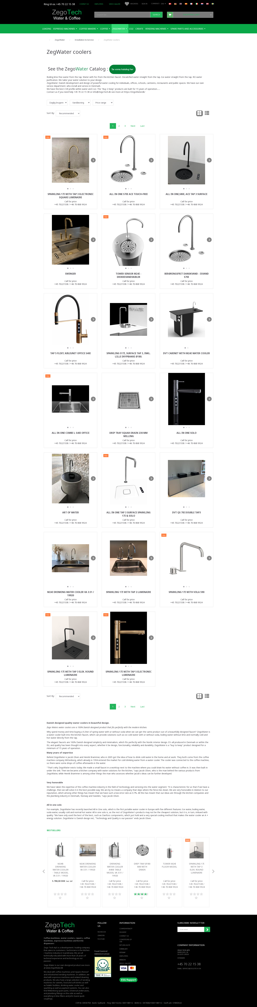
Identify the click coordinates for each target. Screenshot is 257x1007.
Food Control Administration (101, 952)
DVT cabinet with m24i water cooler (186, 353)
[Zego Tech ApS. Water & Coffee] (67, 14)
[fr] (191, 3)
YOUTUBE (101, 939)
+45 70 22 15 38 (189, 964)
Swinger (70, 273)
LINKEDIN (101, 935)
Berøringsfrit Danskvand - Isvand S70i (186, 275)
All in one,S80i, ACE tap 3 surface (186, 194)
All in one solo (186, 432)
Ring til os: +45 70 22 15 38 (59, 4)
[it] (196, 3)
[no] (207, 3)
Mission (122, 960)
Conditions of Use (125, 940)
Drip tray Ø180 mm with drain (142, 866)
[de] (175, 3)
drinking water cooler (70, 985)
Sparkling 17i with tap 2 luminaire (128, 592)
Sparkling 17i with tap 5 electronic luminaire (129, 673)
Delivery (122, 932)
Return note (124, 945)
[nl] (202, 3)
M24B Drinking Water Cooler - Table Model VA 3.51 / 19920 (60, 869)
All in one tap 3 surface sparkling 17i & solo (128, 514)
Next (133, 125)
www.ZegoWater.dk (54, 968)
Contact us (84, 4)
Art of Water (70, 512)
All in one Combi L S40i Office (70, 432)
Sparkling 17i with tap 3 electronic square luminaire (71, 196)
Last (142, 125)
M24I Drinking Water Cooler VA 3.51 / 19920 (70, 594)
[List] (207, 113)
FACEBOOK (102, 932)
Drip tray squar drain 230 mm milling (128, 434)
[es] (186, 3)
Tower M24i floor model (169, 865)
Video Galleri (114, 4)
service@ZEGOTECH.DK (192, 969)
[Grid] (199, 113)
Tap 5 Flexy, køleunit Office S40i (70, 353)
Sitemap (122, 952)
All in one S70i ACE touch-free (128, 194)
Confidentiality (125, 929)
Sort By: (50, 113)
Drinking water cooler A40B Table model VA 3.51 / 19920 (115, 869)
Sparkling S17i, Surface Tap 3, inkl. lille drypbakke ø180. (128, 355)
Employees (99, 4)
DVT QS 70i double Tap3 (186, 512)
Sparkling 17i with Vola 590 (186, 592)
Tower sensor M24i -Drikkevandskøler (128, 275)
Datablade (123, 949)
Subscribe (207, 929)
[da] (170, 3)
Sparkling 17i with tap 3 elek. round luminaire (70, 673)
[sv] (213, 3)
